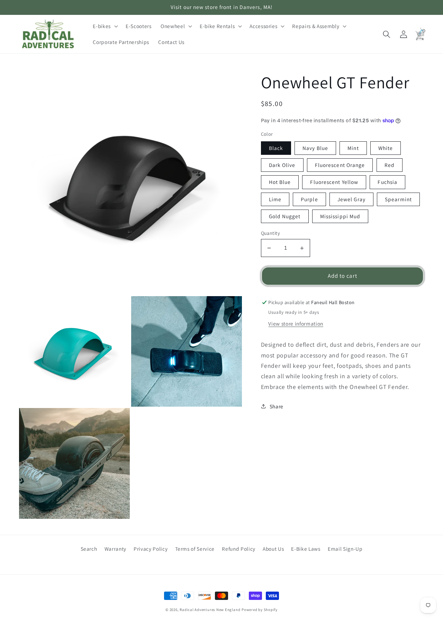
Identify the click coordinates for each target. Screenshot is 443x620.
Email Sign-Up (345, 548)
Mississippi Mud (340, 216)
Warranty (115, 548)
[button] (104, 26)
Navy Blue (315, 147)
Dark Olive (282, 164)
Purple (309, 199)
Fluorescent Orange (340, 164)
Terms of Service (195, 548)
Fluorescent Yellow (334, 181)
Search (89, 548)
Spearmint (398, 199)
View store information (295, 323)
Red (390, 164)
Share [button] (276, 406)
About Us (273, 548)
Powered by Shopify (260, 609)
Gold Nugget (285, 216)
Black (276, 147)
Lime (275, 199)
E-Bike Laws (305, 548)
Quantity (270, 233)
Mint (353, 147)
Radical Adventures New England (210, 609)
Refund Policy (238, 548)
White (385, 147)
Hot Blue (280, 181)
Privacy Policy (151, 548)
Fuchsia (387, 181)
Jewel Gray (351, 199)
